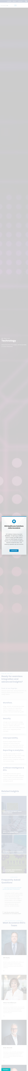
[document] (14, 535)
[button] (25, 517)
